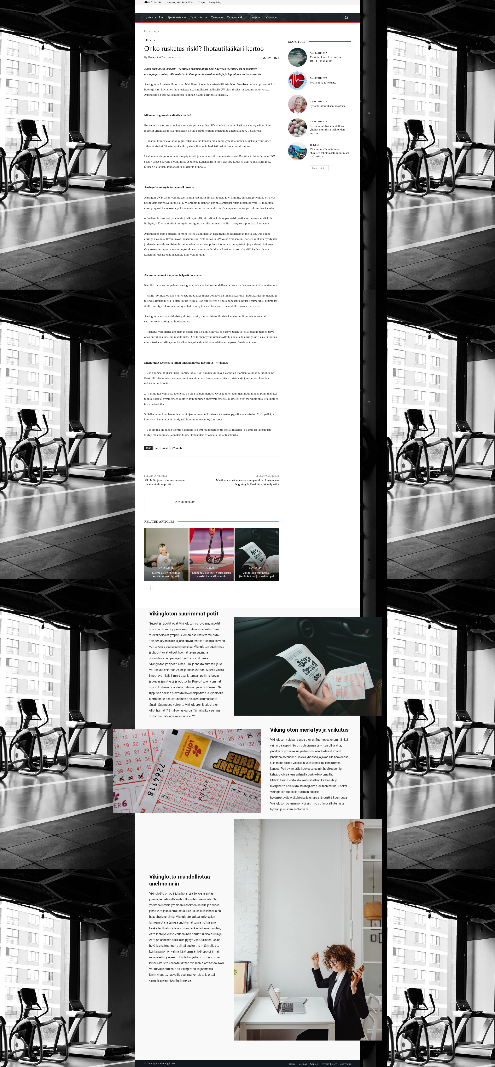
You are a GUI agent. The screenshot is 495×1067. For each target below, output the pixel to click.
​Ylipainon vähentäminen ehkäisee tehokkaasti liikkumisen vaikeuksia (330, 153)
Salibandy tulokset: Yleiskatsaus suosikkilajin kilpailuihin (211, 574)
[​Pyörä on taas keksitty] (297, 80)
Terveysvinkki (165, 568)
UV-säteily (177, 448)
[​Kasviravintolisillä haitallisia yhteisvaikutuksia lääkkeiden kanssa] (297, 127)
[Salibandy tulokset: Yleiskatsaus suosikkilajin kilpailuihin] (211, 554)
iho (156, 448)
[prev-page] (146, 587)
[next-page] (152, 587)
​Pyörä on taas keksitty (323, 82)
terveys (155, 31)
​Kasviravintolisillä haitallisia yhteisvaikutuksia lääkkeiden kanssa (327, 129)
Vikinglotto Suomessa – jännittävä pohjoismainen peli (257, 574)
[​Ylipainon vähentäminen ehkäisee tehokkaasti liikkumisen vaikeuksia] (297, 151)
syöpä (165, 448)
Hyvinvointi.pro (156, 57)
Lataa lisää (318, 168)
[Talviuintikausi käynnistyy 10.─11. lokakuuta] (297, 57)
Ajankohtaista (318, 53)
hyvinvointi (211, 568)
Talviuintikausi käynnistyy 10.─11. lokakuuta (326, 59)
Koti (146, 31)
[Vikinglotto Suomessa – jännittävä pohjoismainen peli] (257, 554)
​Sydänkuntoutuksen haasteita (327, 105)
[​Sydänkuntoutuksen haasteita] (297, 104)
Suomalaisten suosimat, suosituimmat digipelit (166, 574)
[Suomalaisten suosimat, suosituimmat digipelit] (166, 554)
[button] (346, 17)
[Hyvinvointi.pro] (160, 502)
